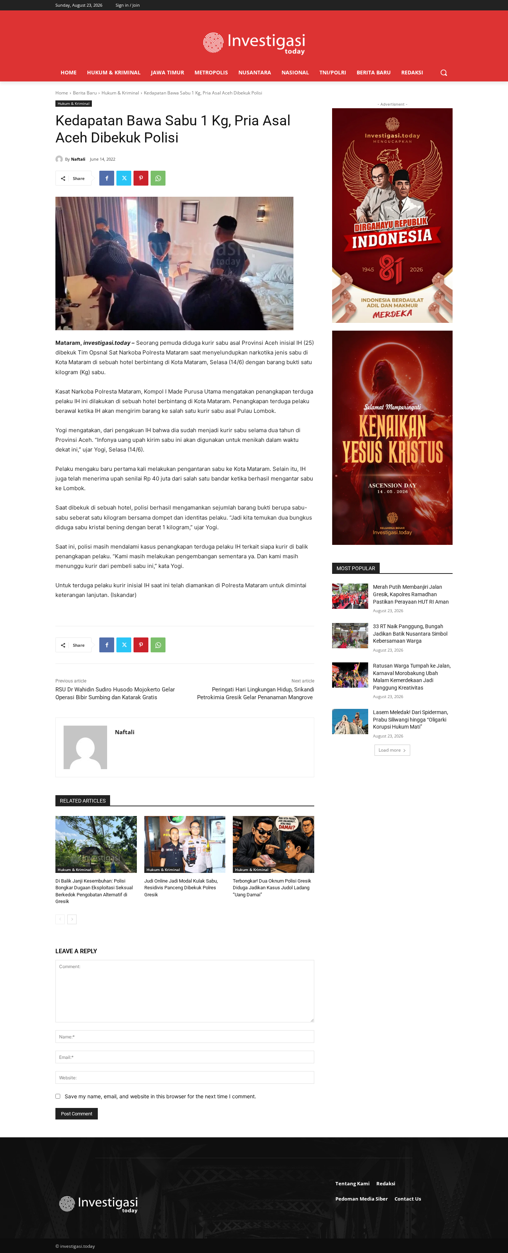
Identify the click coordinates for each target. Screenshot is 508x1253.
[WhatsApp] (158, 178)
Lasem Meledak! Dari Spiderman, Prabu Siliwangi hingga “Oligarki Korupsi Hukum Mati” (410, 719)
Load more (390, 750)
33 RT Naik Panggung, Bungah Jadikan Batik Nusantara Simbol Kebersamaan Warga (410, 633)
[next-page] (72, 919)
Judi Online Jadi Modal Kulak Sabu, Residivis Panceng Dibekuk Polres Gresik (181, 887)
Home (61, 93)
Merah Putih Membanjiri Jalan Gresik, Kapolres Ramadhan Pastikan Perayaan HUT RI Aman (411, 594)
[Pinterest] (141, 178)
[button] (444, 72)
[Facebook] (106, 178)
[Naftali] (60, 159)
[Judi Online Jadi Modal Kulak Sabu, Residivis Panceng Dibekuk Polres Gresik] (185, 844)
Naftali (78, 159)
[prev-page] (60, 919)
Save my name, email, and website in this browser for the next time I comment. (160, 1096)
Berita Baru (85, 93)
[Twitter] (123, 178)
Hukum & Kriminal (120, 93)
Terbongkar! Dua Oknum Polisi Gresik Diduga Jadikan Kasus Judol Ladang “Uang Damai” (272, 887)
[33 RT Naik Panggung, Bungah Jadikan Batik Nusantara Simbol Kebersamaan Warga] (350, 635)
